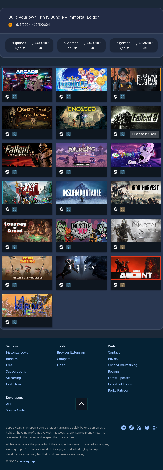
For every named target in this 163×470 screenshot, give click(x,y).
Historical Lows (17, 352)
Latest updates (119, 378)
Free (9, 365)
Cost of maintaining (122, 365)
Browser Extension (71, 352)
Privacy (113, 359)
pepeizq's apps (28, 461)
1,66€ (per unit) (42, 45)
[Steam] (131, 427)
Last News (13, 384)
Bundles (12, 359)
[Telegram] (123, 427)
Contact (114, 352)
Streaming (13, 378)
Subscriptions (16, 371)
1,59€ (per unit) (94, 45)
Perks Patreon (118, 390)
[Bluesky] (147, 427)
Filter (61, 365)
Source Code (15, 410)
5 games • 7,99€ (72, 45)
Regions (114, 371)
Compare (63, 359)
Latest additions (120, 384)
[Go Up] (81, 404)
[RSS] (139, 427)
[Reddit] (154, 427)
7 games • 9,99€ (124, 45)
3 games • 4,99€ (20, 45)
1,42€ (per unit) (146, 45)
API (8, 404)
